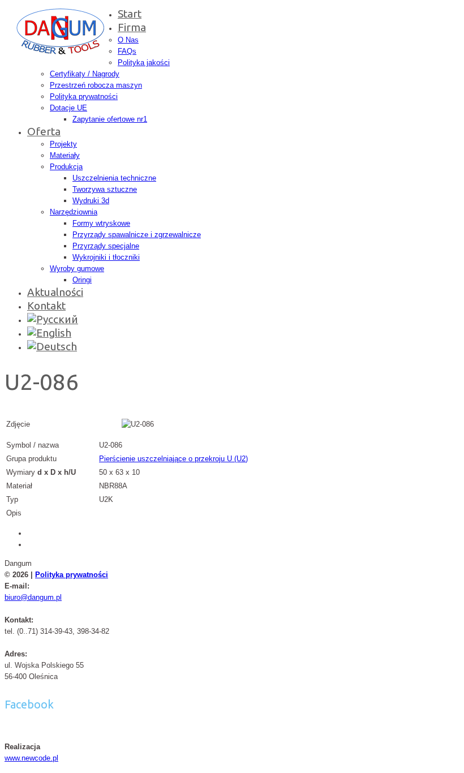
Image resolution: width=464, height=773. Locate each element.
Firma (132, 27)
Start (129, 13)
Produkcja (66, 166)
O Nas (128, 40)
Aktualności (55, 292)
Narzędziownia (73, 212)
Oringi (82, 280)
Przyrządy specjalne (105, 246)
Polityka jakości (144, 62)
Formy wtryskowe (101, 223)
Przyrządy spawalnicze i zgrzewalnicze (136, 234)
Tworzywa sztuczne (104, 189)
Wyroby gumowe (77, 268)
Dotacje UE (68, 108)
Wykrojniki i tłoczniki (106, 257)
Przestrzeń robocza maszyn (96, 85)
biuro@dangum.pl (33, 597)
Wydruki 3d (90, 200)
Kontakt (46, 305)
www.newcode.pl (31, 758)
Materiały (65, 155)
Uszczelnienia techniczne (114, 178)
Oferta (44, 131)
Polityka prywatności (84, 96)
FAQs (127, 51)
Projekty (63, 144)
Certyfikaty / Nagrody (84, 74)
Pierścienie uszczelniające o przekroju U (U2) (173, 458)
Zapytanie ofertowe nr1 (109, 119)
